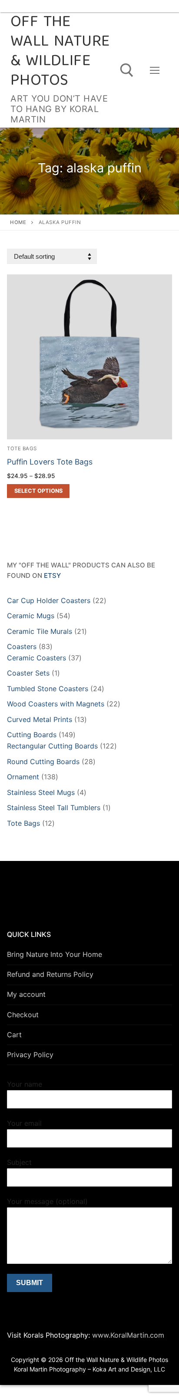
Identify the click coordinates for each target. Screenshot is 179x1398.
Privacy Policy (30, 1054)
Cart (14, 1034)
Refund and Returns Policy (50, 974)
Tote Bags (22, 448)
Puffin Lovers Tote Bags (50, 461)
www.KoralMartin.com (127, 1335)
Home (18, 222)
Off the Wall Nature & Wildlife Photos (59, 52)
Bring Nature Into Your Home (54, 954)
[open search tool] (127, 70)
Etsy (52, 575)
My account (26, 994)
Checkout (23, 1014)
